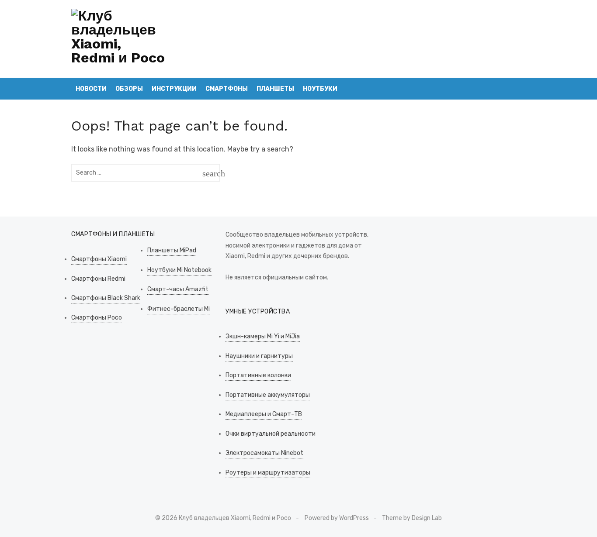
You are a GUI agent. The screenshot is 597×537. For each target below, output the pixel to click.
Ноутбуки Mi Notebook (179, 270)
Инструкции (174, 89)
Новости (91, 89)
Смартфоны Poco (96, 317)
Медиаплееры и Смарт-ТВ (264, 414)
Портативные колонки (258, 375)
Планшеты (275, 89)
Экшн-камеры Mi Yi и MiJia (263, 336)
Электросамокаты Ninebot (264, 453)
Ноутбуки (320, 89)
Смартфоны (226, 89)
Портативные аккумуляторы (268, 395)
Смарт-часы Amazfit (177, 289)
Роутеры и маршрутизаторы (268, 472)
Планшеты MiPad (171, 250)
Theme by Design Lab (412, 518)
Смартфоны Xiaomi (99, 259)
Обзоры (129, 89)
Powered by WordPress (337, 518)
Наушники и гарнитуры (259, 356)
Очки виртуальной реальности (271, 433)
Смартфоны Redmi (98, 278)
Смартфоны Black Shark (105, 298)
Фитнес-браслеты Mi (178, 309)
